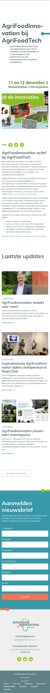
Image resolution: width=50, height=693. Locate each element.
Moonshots (41, 683)
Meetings (28, 683)
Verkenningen (9, 686)
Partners (23, 686)
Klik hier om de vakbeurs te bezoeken (22, 194)
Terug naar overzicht (17, 473)
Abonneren (25, 597)
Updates (7, 689)
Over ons (17, 683)
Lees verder (7, 322)
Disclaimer (25, 681)
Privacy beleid (25, 677)
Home (6, 683)
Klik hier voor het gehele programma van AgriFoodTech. (24, 236)
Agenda (34, 686)
